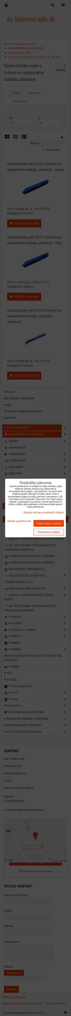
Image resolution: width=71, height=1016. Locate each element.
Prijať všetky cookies (48, 523)
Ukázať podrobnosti (19, 521)
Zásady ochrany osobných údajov (43, 512)
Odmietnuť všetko (49, 532)
